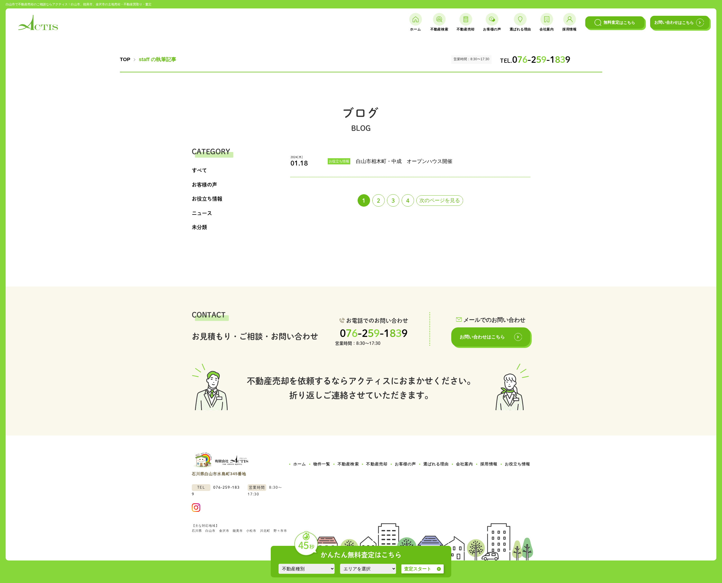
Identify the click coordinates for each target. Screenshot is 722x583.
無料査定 (618, 22)
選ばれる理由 (436, 464)
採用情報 (488, 464)
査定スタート (417, 568)
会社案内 (464, 464)
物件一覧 (321, 464)
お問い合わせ (674, 22)
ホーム (299, 464)
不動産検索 (348, 464)
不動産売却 (376, 464)
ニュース (202, 213)
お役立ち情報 (207, 198)
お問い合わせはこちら (482, 336)
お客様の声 (204, 184)
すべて (199, 170)
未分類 (199, 227)
